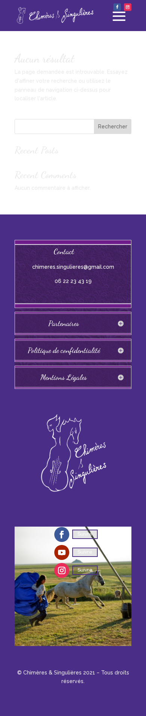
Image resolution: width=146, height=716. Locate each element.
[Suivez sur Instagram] (127, 7)
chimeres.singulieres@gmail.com (73, 267)
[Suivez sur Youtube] (61, 552)
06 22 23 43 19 (73, 281)
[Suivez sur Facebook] (117, 7)
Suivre (84, 534)
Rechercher (112, 127)
